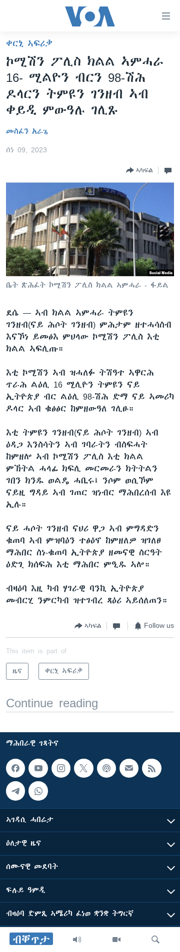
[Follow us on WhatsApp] (38, 791)
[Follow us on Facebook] (15, 768)
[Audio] (77, 939)
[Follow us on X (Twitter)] (83, 768)
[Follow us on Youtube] (38, 768)
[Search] (155, 939)
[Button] (139, 170)
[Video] (117, 939)
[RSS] (151, 768)
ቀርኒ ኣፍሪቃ (29, 43)
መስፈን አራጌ (27, 131)
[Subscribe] (129, 768)
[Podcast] (106, 768)
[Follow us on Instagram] (61, 768)
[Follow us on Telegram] (15, 791)
